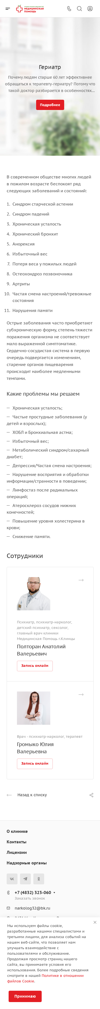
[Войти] (90, 8)
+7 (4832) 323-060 (33, 892)
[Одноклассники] (38, 879)
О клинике (17, 831)
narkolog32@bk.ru (32, 908)
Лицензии (17, 852)
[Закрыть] (95, 922)
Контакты (16, 841)
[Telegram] (25, 879)
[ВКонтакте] (12, 879)
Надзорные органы (27, 862)
